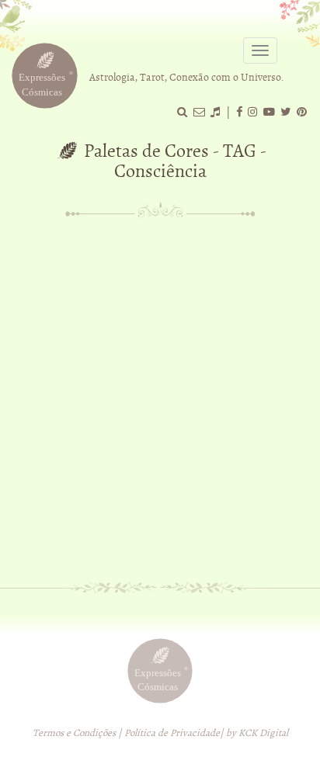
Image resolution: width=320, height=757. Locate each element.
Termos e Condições (74, 733)
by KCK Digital (257, 733)
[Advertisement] (160, 394)
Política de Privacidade (172, 733)
